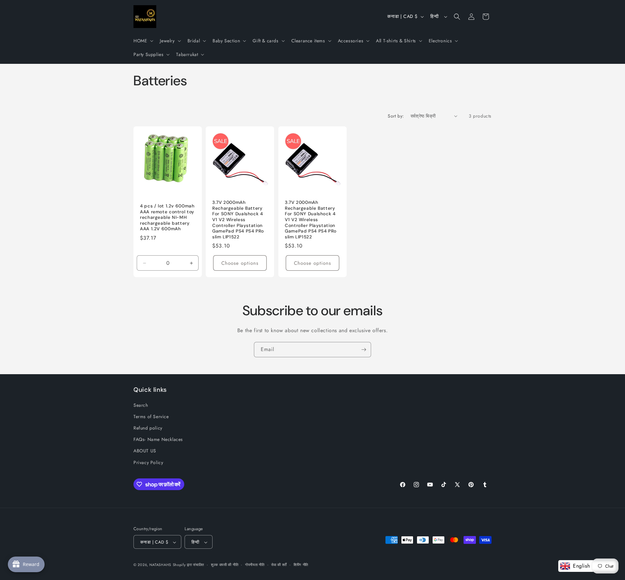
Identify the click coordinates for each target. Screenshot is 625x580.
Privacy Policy (148, 462)
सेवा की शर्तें (279, 565)
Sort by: (396, 116)
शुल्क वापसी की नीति (224, 565)
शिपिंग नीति (301, 565)
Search (140, 405)
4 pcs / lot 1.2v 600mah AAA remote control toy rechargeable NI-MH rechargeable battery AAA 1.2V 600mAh (167, 217)
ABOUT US (144, 450)
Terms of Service (151, 416)
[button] (143, 41)
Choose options (240, 263)
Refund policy (147, 428)
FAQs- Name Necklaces (158, 439)
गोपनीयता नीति (255, 565)
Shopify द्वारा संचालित (188, 565)
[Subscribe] (363, 349)
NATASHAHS (160, 565)
